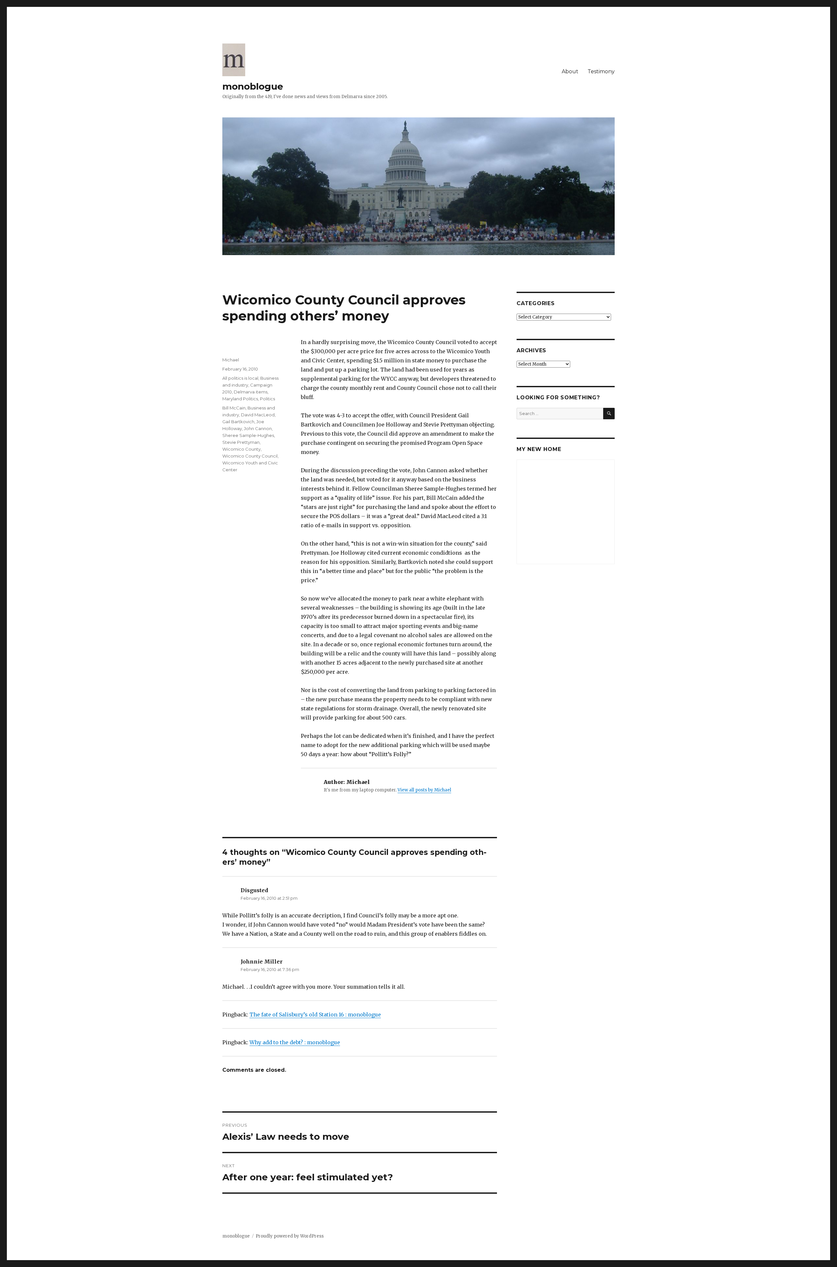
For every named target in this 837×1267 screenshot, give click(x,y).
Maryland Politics (240, 398)
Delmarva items (250, 391)
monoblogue (252, 86)
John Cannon (258, 428)
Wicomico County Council (250, 456)
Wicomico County (241, 449)
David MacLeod (258, 414)
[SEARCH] (609, 413)
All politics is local (240, 378)
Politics (267, 398)
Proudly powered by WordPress (290, 1236)
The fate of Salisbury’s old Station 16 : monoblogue (315, 1014)
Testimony (601, 71)
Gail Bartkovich (238, 421)
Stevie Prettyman (241, 442)
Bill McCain (234, 407)
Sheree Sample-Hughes (248, 435)
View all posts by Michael (424, 790)
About (570, 71)
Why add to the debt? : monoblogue (294, 1042)
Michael (230, 359)
